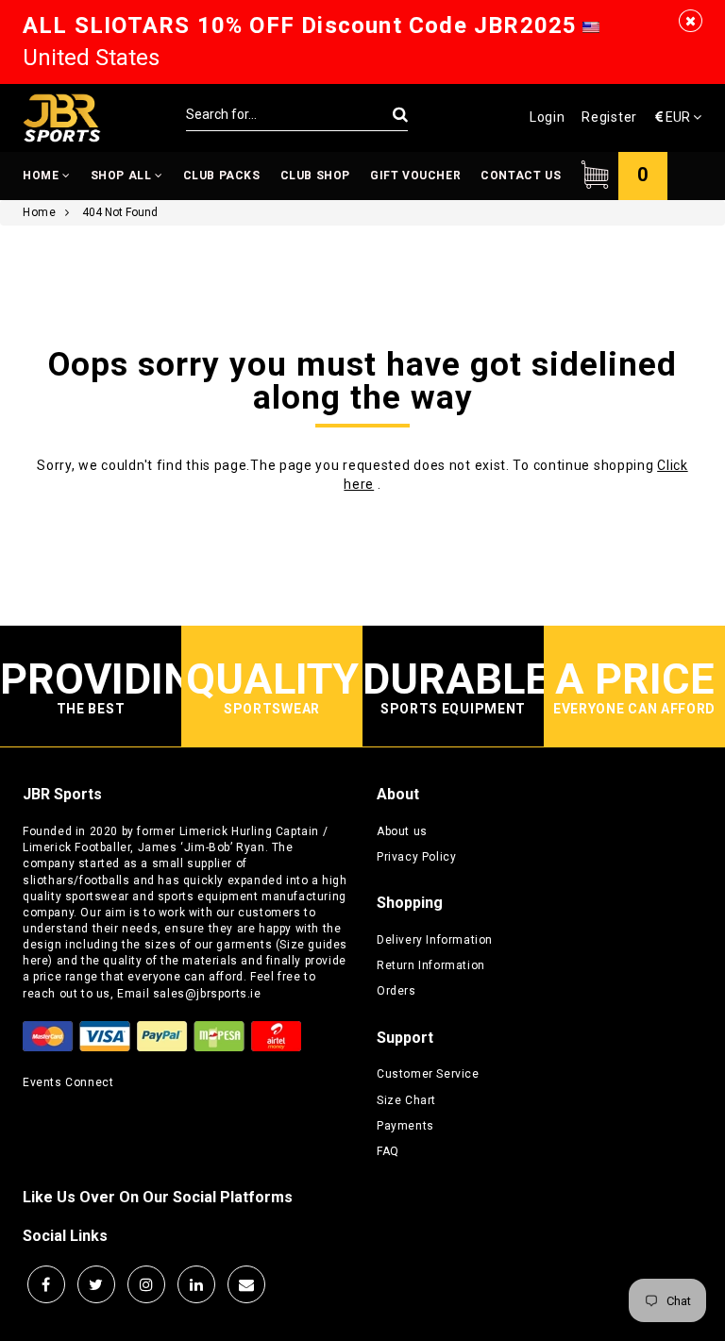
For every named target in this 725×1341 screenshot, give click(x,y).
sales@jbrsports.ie (207, 993)
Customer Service (428, 1074)
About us (402, 831)
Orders (396, 990)
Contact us (521, 175)
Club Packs (222, 175)
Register (609, 117)
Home (42, 175)
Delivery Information (435, 940)
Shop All (123, 175)
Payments (405, 1125)
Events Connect (68, 1082)
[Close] (690, 20)
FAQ (388, 1151)
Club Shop (315, 175)
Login (547, 117)
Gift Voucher (415, 175)
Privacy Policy (416, 856)
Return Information (431, 965)
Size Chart (406, 1100)
